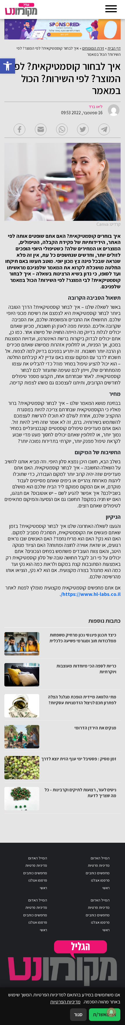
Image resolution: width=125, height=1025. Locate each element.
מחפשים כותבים (98, 872)
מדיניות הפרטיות (65, 1001)
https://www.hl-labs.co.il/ (91, 594)
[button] (7, 66)
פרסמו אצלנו (100, 880)
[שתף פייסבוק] (19, 129)
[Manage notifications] (111, 1012)
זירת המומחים (93, 48)
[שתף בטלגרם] (104, 129)
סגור (78, 1014)
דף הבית (114, 48)
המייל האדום (100, 858)
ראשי (106, 887)
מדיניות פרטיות (99, 865)
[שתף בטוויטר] (83, 129)
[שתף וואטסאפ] (62, 129)
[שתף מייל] (41, 129)
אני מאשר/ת (104, 1014)
